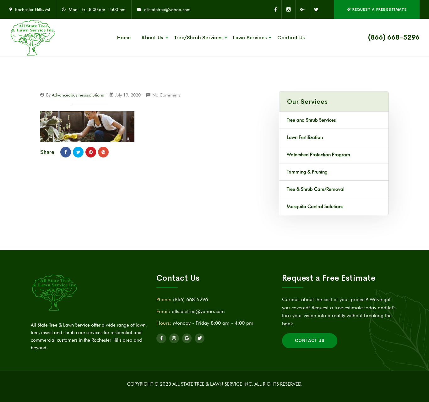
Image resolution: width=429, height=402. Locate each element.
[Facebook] (278, 9)
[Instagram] (289, 9)
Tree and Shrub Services (311, 120)
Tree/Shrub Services (198, 38)
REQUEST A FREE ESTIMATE (379, 9)
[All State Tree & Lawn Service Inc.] (32, 38)
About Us (152, 38)
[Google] (187, 338)
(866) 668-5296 (394, 37)
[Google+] (302, 9)
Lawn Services (250, 38)
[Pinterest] (90, 152)
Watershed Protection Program (318, 154)
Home (124, 38)
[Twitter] (313, 9)
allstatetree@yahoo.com (167, 9)
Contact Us (291, 38)
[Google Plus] (103, 152)
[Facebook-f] (161, 338)
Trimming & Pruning (307, 172)
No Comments (166, 94)
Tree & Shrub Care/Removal (316, 189)
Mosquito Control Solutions (315, 206)
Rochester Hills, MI (32, 9)
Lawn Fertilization (305, 137)
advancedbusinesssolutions (78, 94)
